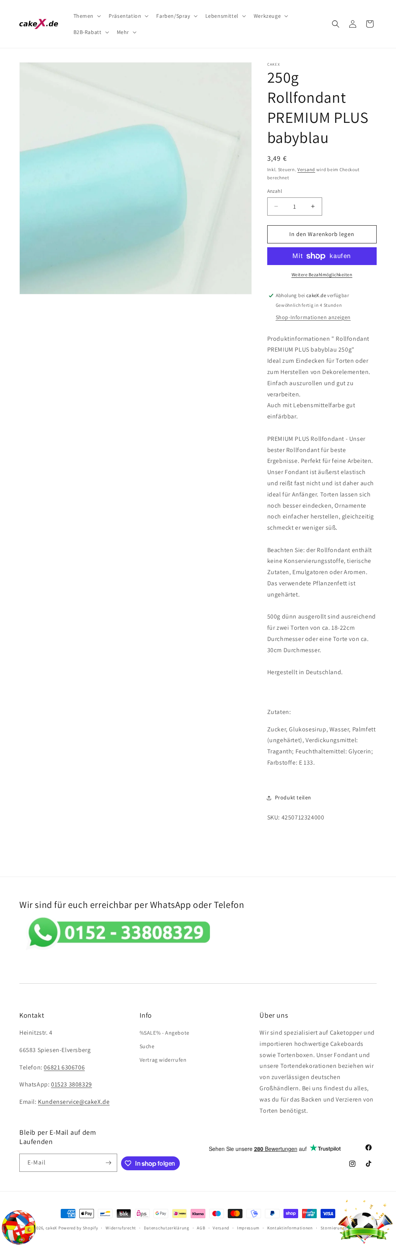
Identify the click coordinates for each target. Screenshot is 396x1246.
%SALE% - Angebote (164, 1032)
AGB (201, 1228)
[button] (86, 16)
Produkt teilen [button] (293, 797)
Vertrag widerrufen (163, 1059)
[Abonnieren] (108, 1163)
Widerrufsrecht (121, 1228)
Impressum (248, 1228)
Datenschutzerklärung (166, 1228)
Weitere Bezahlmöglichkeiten (322, 274)
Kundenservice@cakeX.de (73, 1102)
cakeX (52, 1228)
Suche (147, 1046)
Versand (306, 169)
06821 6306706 (64, 1067)
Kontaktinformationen (290, 1228)
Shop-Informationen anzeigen (313, 317)
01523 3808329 (71, 1084)
